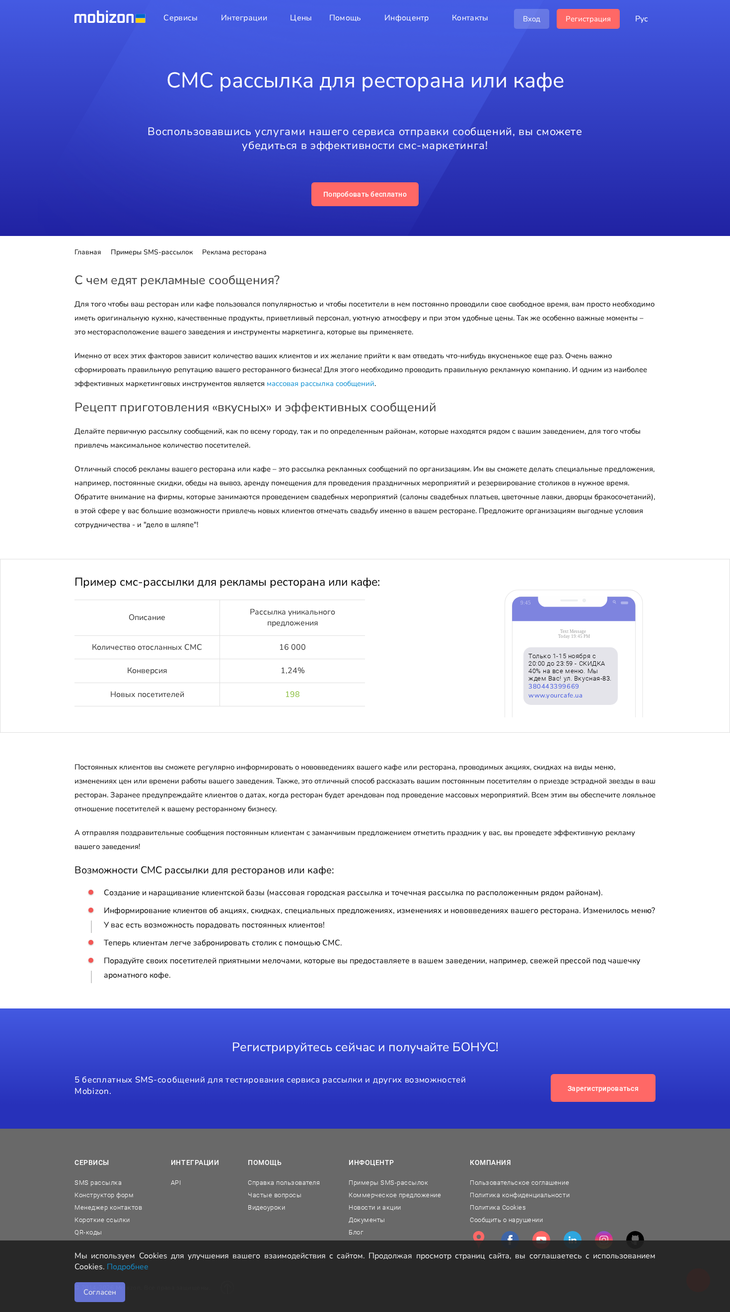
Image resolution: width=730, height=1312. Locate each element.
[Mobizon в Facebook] (510, 1240)
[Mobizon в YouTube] (541, 1240)
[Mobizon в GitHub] (635, 1240)
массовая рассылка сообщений (320, 383)
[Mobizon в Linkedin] (573, 1240)
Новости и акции (375, 1207)
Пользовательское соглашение (519, 1182)
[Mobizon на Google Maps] (479, 1240)
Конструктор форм (104, 1195)
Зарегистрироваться (603, 1088)
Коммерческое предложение (395, 1195)
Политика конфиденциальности (520, 1195)
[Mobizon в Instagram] (604, 1240)
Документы (367, 1220)
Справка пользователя (284, 1182)
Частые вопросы (274, 1195)
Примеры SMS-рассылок (388, 1182)
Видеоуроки (266, 1207)
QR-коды (88, 1232)
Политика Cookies (498, 1207)
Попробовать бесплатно (365, 194)
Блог (356, 1232)
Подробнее (127, 1266)
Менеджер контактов (108, 1207)
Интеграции (195, 1162)
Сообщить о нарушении (506, 1220)
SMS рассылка (98, 1182)
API (176, 1182)
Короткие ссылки (102, 1220)
